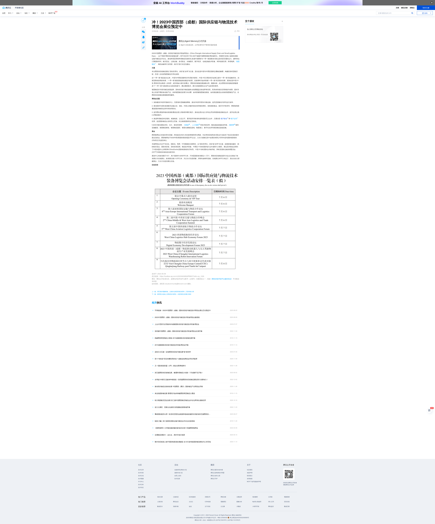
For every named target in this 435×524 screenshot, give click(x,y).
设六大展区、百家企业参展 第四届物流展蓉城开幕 (172, 407)
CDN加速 (208, 501)
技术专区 (141, 487)
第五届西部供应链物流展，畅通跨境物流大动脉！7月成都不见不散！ (179, 372)
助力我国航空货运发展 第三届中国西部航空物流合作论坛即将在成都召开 (180, 400)
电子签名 (224, 118)
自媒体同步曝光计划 (180, 470)
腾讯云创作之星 (215, 475)
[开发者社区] (19, 8)
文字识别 (207, 506)
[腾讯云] (6, 8)
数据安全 (160, 506)
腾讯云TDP (214, 478)
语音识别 (287, 501)
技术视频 (141, 478)
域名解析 (255, 497)
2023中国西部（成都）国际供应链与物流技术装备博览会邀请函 (177, 317)
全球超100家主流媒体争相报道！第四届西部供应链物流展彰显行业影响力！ (181, 379)
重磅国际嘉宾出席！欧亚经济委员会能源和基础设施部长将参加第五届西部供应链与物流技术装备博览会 (183, 414)
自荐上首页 (177, 475)
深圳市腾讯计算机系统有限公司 (195, 517)
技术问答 (141, 473)
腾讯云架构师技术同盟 (217, 473)
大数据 (239, 506)
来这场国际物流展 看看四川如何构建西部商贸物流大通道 (175, 393)
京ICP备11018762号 (234, 520)
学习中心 (141, 481)
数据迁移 (287, 506)
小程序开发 (255, 506)
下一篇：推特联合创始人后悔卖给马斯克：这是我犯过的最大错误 (171, 294)
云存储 (270, 497)
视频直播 (287, 497)
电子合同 (234, 118)
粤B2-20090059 (223, 517)
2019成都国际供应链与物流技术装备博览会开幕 (171, 345)
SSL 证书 (271, 501)
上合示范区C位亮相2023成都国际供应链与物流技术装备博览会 (177, 324)
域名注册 (160, 497)
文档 (397, 7)
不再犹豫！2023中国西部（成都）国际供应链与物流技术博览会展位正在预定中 (183, 310)
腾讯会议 (176, 501)
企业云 (191, 501)
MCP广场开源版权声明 (254, 481)
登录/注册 (426, 8)
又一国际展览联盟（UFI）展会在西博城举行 (170, 365)
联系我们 (249, 475)
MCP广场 (51, 13)
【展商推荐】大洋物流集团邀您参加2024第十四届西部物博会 (176, 428)
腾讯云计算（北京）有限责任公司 (205, 520)
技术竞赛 (177, 478)
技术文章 (141, 470)
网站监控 (271, 506)
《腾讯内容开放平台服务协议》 (221, 279)
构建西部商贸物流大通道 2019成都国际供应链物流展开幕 (175, 338)
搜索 (412, 13)
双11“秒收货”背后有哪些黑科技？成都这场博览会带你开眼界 (176, 359)
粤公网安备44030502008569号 (239, 517)
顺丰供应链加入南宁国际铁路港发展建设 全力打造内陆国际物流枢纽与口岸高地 (183, 442)
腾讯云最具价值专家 (217, 470)
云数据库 (239, 497)
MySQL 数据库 (256, 501)
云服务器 (176, 497)
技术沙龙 (141, 475)
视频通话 (223, 501)
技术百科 (141, 484)
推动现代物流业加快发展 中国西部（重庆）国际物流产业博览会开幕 (179, 386)
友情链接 (249, 478)
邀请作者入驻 (178, 473)
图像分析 (239, 501)
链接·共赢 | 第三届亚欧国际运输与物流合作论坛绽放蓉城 (175, 421)
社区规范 (249, 470)
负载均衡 (176, 506)
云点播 (223, 506)
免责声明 (249, 473)
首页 (3, 13)
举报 (238, 31)
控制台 (412, 7)
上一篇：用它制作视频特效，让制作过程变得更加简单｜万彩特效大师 (173, 291)
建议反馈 (404, 7)
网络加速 (223, 497)
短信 (190, 506)
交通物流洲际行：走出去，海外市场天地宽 (170, 435)
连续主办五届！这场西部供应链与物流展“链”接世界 (173, 352)
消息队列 (207, 497)
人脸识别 (160, 501)
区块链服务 (192, 497)
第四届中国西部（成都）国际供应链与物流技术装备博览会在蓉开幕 (178, 331)
